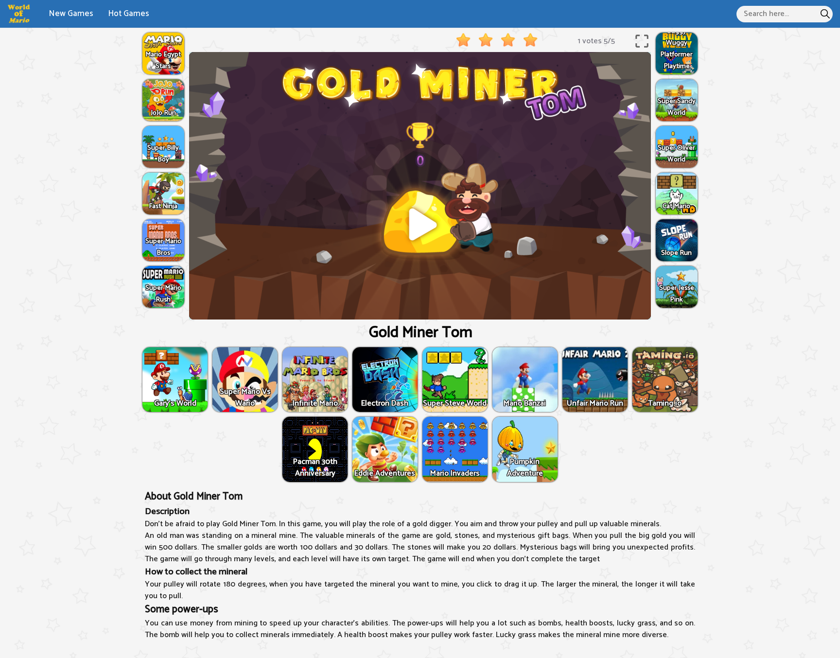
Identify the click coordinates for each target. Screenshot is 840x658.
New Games (71, 13)
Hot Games (128, 13)
